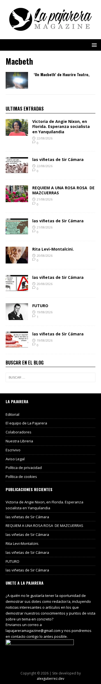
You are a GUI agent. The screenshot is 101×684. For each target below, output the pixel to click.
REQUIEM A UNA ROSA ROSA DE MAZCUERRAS (63, 190)
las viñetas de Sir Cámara (58, 159)
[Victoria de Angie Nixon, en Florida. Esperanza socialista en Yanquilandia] (17, 132)
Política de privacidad (24, 467)
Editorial (12, 414)
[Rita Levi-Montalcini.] (17, 260)
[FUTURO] (17, 316)
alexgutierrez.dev (50, 678)
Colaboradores (18, 432)
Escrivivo (13, 449)
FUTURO (40, 305)
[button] (93, 45)
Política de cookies (21, 476)
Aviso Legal (15, 458)
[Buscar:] (50, 377)
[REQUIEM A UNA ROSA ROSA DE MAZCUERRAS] (17, 199)
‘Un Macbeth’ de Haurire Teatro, (61, 74)
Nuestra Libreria (19, 440)
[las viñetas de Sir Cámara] (17, 170)
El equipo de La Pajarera (26, 423)
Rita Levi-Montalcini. (53, 249)
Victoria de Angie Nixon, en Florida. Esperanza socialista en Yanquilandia (61, 126)
